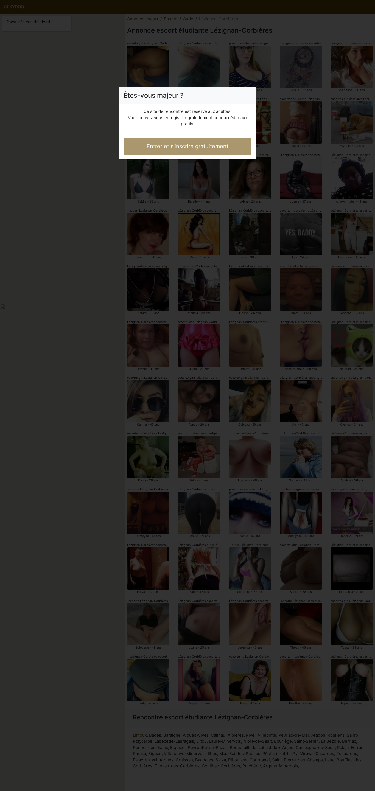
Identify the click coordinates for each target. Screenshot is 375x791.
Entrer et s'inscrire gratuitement (187, 146)
